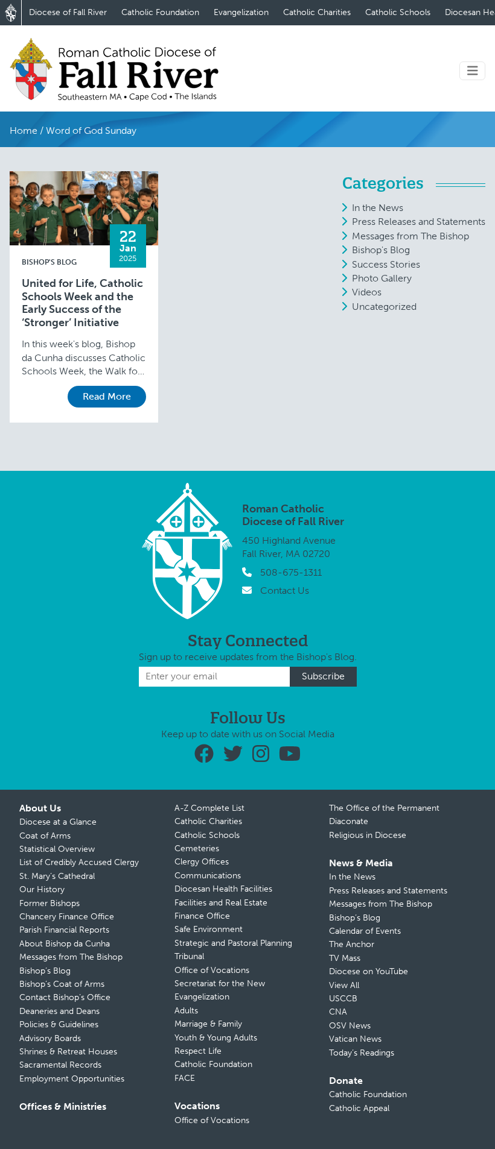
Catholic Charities (317, 12)
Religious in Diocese (367, 835)
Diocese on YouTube (368, 971)
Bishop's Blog (49, 262)
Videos (367, 292)
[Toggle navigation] (472, 70)
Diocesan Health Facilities (223, 889)
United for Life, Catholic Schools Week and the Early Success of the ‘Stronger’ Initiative (82, 303)
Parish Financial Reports (64, 930)
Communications (207, 875)
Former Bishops (49, 903)
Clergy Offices (201, 862)
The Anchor (351, 944)
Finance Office (202, 916)
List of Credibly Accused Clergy (79, 862)
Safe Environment (208, 929)
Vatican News (355, 1039)
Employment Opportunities (71, 1079)
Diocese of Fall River (68, 12)
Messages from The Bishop (410, 236)
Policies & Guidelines (58, 1024)
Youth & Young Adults (215, 1038)
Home (23, 130)
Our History (42, 889)
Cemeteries (196, 848)
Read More (107, 396)
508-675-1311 (291, 572)
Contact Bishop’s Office (64, 997)
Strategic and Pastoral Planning (233, 943)
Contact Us (284, 590)
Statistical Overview (57, 849)
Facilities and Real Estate (220, 903)
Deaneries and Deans (59, 1011)
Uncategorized (384, 306)
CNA (338, 1012)
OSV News (350, 1026)
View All (344, 985)
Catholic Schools (397, 12)
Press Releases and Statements (418, 221)
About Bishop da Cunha (64, 944)
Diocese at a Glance (58, 822)
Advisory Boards (50, 1038)
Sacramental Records (60, 1065)
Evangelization (241, 12)
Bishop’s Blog (45, 971)
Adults (186, 1011)
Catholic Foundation (160, 12)
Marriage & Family (208, 1024)
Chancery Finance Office (66, 916)
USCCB (343, 998)
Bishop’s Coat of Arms (61, 984)
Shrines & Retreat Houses (68, 1052)
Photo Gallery (382, 278)
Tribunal (189, 956)
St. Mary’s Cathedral (57, 876)
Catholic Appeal (359, 1108)
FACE (184, 1078)
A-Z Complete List (209, 808)
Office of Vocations (211, 970)
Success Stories (386, 264)
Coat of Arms (45, 836)
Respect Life (198, 1051)
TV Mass (344, 958)
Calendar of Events (365, 931)
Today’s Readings (361, 1053)
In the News (377, 207)
